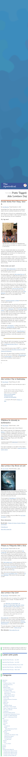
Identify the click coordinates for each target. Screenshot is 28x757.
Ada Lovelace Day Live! (10, 593)
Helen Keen (17, 605)
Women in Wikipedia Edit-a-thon (13, 546)
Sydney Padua (16, 606)
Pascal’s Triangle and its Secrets (10, 708)
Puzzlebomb (5, 711)
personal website (8, 356)
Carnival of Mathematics (8, 689)
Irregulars (5, 700)
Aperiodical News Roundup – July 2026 (10, 659)
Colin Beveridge (5, 207)
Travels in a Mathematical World (10, 717)
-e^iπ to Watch (7, 743)
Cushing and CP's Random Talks (11, 734)
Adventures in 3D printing (9, 692)
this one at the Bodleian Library (10, 573)
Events (5, 727)
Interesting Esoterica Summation (10, 699)
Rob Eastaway (11, 325)
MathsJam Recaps (8, 705)
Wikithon (3, 432)
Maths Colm (5, 702)
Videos (4, 742)
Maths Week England (11, 269)
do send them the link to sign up (11, 344)
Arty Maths (5, 686)
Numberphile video (10, 327)
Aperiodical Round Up (7, 684)
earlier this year (15, 442)
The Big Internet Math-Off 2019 (10, 752)
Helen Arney (8, 603)
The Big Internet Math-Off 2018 (10, 751)
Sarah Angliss (8, 606)
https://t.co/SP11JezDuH (9, 394)
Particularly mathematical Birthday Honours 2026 (12, 664)
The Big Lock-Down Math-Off (9, 755)
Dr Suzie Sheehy (14, 603)
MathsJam (5, 703)
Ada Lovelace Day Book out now (13, 466)
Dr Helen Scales (11, 605)
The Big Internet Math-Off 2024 (10, 754)
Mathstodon (10, 309)
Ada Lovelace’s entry (8, 562)
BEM (2, 438)
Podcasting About (8, 737)
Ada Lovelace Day (4, 617)
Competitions (7, 726)
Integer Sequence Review (9, 695)
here (13, 569)
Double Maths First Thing (8, 696)
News (4, 724)
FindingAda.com (12, 498)
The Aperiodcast (7, 739)
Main (3, 718)
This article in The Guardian (10, 566)
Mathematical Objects (9, 736)
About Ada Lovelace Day (6, 529)
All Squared (6, 733)
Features (5, 721)
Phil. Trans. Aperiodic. (8, 709)
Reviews (5, 740)
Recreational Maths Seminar (9, 712)
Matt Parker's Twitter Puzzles (9, 706)
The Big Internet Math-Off (8, 749)
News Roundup (7, 730)
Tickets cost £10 (17, 627)
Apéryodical (4, 680)
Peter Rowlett (5, 382)
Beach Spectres (7, 693)
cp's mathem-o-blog (7, 690)
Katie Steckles (5, 468)
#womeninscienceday (8, 395)
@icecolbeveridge (22, 355)
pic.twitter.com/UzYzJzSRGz (10, 397)
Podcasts (5, 731)
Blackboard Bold (6, 687)
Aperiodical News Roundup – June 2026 (10, 662)
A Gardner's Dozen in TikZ (9, 683)
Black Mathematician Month (11, 729)
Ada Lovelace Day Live (19, 274)
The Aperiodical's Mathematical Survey (11, 714)
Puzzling (4, 746)
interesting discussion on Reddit (12, 300)
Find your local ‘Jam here (17, 288)
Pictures (4, 745)
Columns (4, 681)
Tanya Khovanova (20, 331)
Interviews (5, 723)
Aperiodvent (5, 720)
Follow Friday (6, 698)
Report (3, 748)
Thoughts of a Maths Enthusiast (10, 715)
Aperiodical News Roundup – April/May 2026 (11, 667)
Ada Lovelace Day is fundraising (13, 379)
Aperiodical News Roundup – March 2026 (11, 669)
